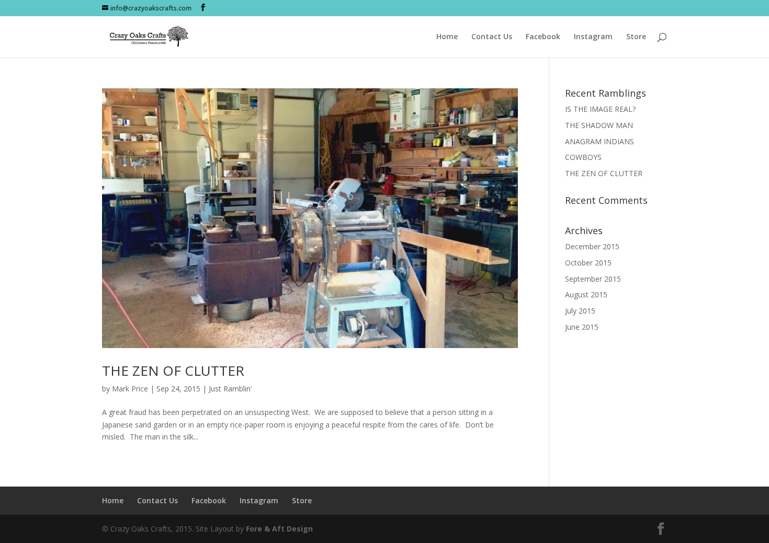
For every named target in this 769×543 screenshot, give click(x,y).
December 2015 (592, 246)
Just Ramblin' (230, 389)
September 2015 (593, 279)
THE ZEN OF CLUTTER (173, 370)
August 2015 (586, 294)
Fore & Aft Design (279, 529)
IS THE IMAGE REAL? (600, 109)
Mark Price (130, 389)
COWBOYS (583, 157)
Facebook (543, 37)
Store (636, 37)
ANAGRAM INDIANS (599, 141)
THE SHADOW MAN (599, 125)
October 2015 (588, 263)
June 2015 (581, 327)
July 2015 (580, 311)
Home (447, 37)
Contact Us (491, 37)
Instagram (593, 37)
